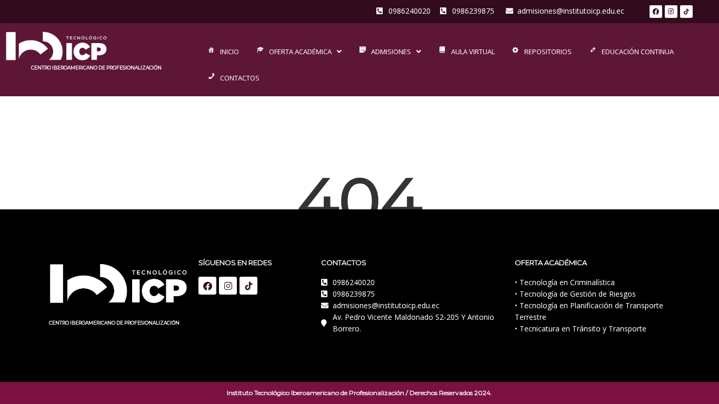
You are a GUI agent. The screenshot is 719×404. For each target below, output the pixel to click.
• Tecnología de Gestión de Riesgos (575, 294)
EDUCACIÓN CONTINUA (638, 51)
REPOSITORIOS (548, 51)
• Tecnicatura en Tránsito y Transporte (580, 329)
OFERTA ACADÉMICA (300, 51)
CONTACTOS (239, 78)
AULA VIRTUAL (473, 51)
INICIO (229, 51)
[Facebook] (656, 11)
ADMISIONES (391, 51)
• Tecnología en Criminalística (565, 282)
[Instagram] (671, 11)
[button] (298, 51)
